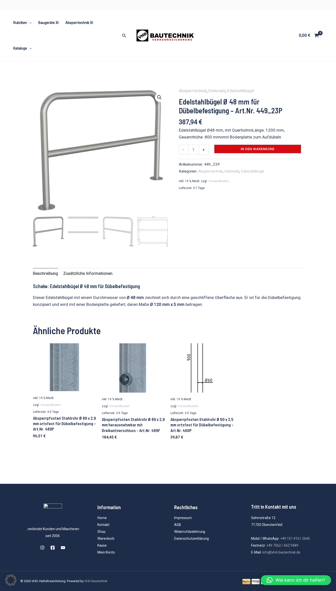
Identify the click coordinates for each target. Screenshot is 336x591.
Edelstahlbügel (240, 90)
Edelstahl (216, 90)
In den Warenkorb (258, 149)
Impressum (183, 518)
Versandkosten (218, 181)
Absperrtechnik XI (79, 23)
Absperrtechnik (193, 90)
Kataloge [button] (20, 48)
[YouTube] (63, 547)
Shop (101, 532)
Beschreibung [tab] (45, 273)
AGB (177, 525)
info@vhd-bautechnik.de (281, 552)
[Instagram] (42, 547)
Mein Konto (106, 552)
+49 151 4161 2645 (295, 538)
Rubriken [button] (20, 23)
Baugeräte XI (48, 23)
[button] (29, 22)
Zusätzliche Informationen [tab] (87, 273)
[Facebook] (52, 547)
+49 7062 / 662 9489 (282, 545)
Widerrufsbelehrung (189, 532)
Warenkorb (105, 538)
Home (102, 518)
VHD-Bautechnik (95, 581)
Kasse (102, 545)
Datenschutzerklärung (191, 538)
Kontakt (103, 525)
